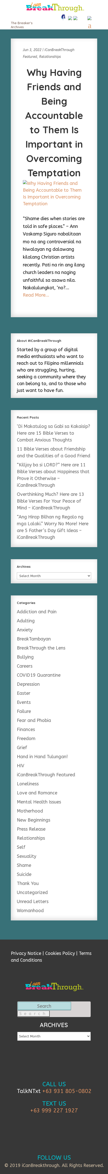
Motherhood (30, 811)
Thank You (28, 883)
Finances (26, 729)
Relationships (50, 57)
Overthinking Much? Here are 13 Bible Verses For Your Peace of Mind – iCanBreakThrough (50, 501)
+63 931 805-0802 (66, 1091)
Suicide (24, 874)
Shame (24, 865)
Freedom (26, 738)
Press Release (31, 829)
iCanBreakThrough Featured (46, 775)
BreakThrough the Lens (41, 648)
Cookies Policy (60, 953)
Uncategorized (32, 892)
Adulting (26, 621)
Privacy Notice (26, 953)
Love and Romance (37, 793)
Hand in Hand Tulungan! (42, 756)
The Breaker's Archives (21, 25)
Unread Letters (32, 901)
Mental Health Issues (39, 802)
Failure (24, 711)
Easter (23, 693)
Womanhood (30, 910)
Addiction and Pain (37, 612)
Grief (22, 747)
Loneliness (28, 784)
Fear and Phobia (34, 720)
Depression (28, 684)
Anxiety (24, 630)
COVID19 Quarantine (39, 675)
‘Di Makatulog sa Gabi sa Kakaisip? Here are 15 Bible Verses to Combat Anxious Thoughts (53, 433)
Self (21, 847)
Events (24, 702)
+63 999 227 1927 (54, 1110)
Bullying (25, 657)
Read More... (36, 295)
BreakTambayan (34, 639)
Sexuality (26, 856)
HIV (20, 765)
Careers (24, 666)
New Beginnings (33, 820)
